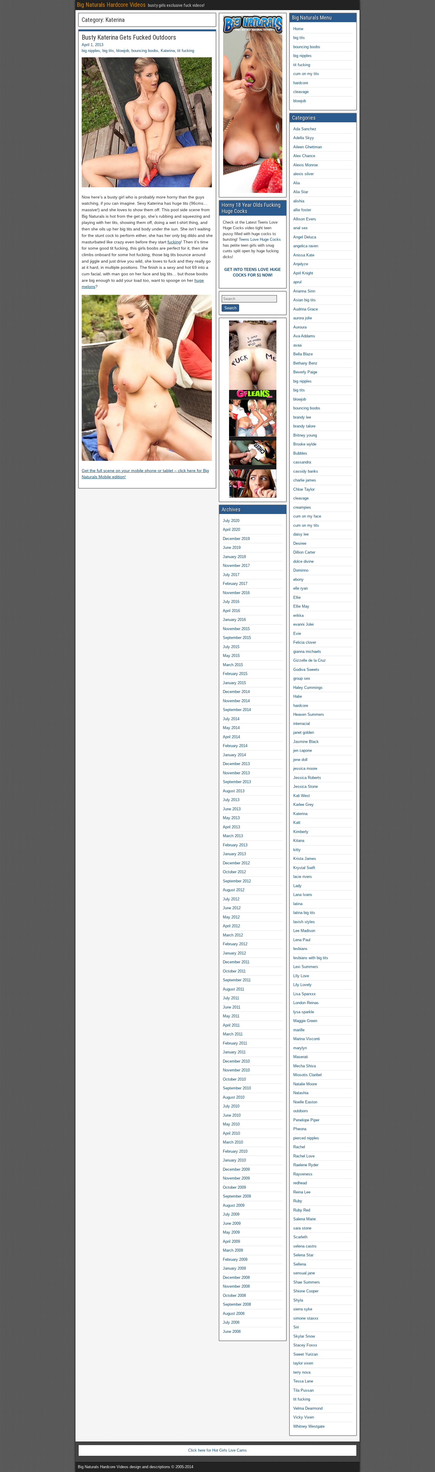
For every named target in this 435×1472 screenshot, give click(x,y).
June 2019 (232, 547)
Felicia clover (304, 642)
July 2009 (231, 1214)
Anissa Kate (303, 255)
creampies (302, 507)
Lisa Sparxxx (304, 994)
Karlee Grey (303, 804)
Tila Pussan (303, 1390)
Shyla (298, 1300)
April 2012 (231, 926)
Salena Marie (304, 1219)
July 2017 (231, 574)
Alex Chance (304, 156)
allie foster (302, 210)
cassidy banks (305, 471)
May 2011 (231, 1016)
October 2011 (234, 971)
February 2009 (235, 1259)
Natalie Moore (305, 1084)
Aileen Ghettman (307, 147)
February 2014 (235, 746)
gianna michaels (307, 651)
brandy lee (302, 417)
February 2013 (235, 845)
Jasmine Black (306, 741)
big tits (108, 50)
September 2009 (237, 1196)
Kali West (301, 795)
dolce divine (303, 561)
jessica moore (305, 768)
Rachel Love (304, 1156)
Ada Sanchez (304, 129)
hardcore (300, 83)
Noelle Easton (305, 1102)
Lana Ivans (302, 894)
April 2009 (231, 1241)
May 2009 (231, 1232)
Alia (296, 183)
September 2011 (237, 980)
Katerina (168, 50)
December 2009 (236, 1169)
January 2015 (234, 683)
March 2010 (233, 1142)
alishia (298, 201)
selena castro (304, 1246)
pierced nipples (306, 1138)
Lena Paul (301, 940)
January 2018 (234, 556)
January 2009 (234, 1268)
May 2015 (231, 655)
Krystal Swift (304, 868)
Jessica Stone (305, 786)
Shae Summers (306, 1282)
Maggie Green (305, 1021)
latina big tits (304, 912)
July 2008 (231, 1322)
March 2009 (233, 1250)
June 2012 (232, 908)
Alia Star (300, 192)
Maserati (300, 1057)
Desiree (299, 543)
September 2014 (237, 709)
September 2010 (237, 1088)
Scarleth (300, 1237)
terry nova (301, 1372)
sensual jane (304, 1273)
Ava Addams (304, 336)
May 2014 (231, 728)
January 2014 (234, 755)
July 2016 (231, 601)
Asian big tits (304, 300)
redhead (300, 1183)
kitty (297, 850)
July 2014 (231, 719)
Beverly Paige (305, 372)
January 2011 (234, 1052)
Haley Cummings (308, 687)
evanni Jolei (303, 624)
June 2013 (232, 809)
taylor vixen (303, 1363)
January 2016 (234, 619)
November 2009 (236, 1178)
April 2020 (231, 529)
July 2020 (231, 520)
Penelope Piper (306, 1120)
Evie (297, 633)
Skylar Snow (304, 1336)
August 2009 (233, 1205)
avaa (297, 345)
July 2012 (231, 899)
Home (298, 29)
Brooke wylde (304, 444)
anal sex (300, 228)
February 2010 (235, 1151)
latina (297, 904)
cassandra (302, 462)
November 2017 (236, 565)
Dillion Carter (304, 552)
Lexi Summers (305, 966)
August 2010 (233, 1097)
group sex (301, 678)
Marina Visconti (306, 1039)
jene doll (300, 759)
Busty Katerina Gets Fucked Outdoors (129, 37)
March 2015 (233, 665)
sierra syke (302, 1309)
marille (298, 1030)
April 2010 (231, 1133)
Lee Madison (304, 930)
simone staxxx (305, 1318)
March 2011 (233, 1034)
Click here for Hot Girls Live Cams (217, 1450)
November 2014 (236, 701)
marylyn (300, 1048)
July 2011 (231, 998)
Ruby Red (301, 1210)
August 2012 (233, 890)
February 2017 (235, 583)
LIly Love (301, 976)
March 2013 (233, 836)
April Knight (303, 273)
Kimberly (300, 831)
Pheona (299, 1129)
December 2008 (236, 1277)
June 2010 (232, 1115)
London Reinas (306, 1003)
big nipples (91, 50)
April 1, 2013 (92, 45)
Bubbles (300, 453)
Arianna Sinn (304, 291)
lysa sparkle (303, 1012)
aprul (297, 282)
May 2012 (231, 917)
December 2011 (236, 962)
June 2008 (232, 1331)
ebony (298, 579)
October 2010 (234, 1079)
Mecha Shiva (304, 1066)
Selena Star (303, 1255)
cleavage (301, 92)
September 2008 (237, 1304)
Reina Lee (301, 1192)
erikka (298, 615)
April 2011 (231, 1025)
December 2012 (236, 863)
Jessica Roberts (307, 777)
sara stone (302, 1228)
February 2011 (235, 1043)
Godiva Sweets (306, 669)
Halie (297, 696)
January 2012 (234, 953)
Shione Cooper (305, 1291)
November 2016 (236, 593)
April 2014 (231, 737)
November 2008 (236, 1286)
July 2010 (231, 1106)
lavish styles (304, 922)
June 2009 (232, 1223)
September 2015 (237, 637)
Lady (297, 886)
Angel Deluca (304, 237)
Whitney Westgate (309, 1426)
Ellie (297, 597)
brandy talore (304, 426)
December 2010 (236, 1061)
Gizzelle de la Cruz (309, 660)
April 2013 (231, 827)
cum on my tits (306, 73)
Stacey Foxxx (305, 1345)
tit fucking (185, 50)
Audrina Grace (305, 309)
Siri (296, 1327)
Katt (296, 822)
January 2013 (234, 854)
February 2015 (235, 673)
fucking (174, 242)
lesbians (300, 948)
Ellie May (301, 606)
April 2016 (231, 611)
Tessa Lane (303, 1381)
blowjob (122, 50)
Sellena (299, 1264)
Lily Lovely (302, 985)
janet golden (303, 732)
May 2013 (231, 818)
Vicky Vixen (303, 1417)
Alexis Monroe (305, 165)
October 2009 (234, 1187)
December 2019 (236, 538)
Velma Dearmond (308, 1408)
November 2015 (236, 629)
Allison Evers (304, 219)
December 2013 (236, 764)
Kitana (298, 840)
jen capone (302, 750)
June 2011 (231, 1007)
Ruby (297, 1201)
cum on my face (307, 516)
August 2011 (233, 989)
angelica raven (305, 246)
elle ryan (300, 588)
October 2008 (234, 1295)
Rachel (299, 1147)
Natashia (300, 1093)
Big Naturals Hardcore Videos (111, 4)
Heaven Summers (308, 714)
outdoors (300, 1111)
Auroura (300, 327)
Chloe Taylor (304, 489)
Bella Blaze (303, 354)
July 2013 (231, 800)
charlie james (304, 480)
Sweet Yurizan (305, 1354)
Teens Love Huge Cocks (260, 239)
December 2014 (236, 691)
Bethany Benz (305, 363)
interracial (301, 723)
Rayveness (302, 1174)
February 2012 (235, 944)
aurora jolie (302, 318)
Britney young (305, 435)
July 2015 (231, 647)
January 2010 (234, 1160)
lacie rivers (302, 876)
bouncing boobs (144, 50)
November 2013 (236, 773)
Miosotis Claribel (307, 1075)
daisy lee (301, 534)
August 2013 (233, 791)
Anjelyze (300, 264)
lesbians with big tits (310, 958)
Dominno (300, 570)
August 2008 (233, 1313)
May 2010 (231, 1124)
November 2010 (236, 1070)
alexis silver (303, 174)
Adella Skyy (303, 138)
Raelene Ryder (305, 1165)
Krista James (304, 858)
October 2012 (234, 872)
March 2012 (233, 935)
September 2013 (237, 782)
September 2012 (237, 881)
